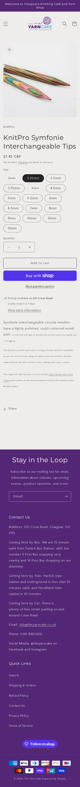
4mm (38, 189)
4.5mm (55, 188)
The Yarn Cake (32, 778)
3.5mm (56, 178)
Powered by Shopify (54, 778)
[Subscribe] (66, 496)
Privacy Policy (19, 716)
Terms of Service (21, 726)
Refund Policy (19, 696)
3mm (14, 179)
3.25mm (33, 178)
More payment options (40, 286)
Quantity (9, 238)
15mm (12, 228)
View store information (24, 310)
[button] (5, 24)
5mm (12, 198)
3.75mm (14, 188)
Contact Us (17, 706)
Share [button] (12, 408)
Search (14, 675)
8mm (53, 208)
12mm (52, 218)
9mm (12, 218)
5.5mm (32, 198)
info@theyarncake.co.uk (37, 625)
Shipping (23, 162)
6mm (53, 198)
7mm (34, 208)
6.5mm (13, 208)
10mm (31, 218)
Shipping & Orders (22, 685)
